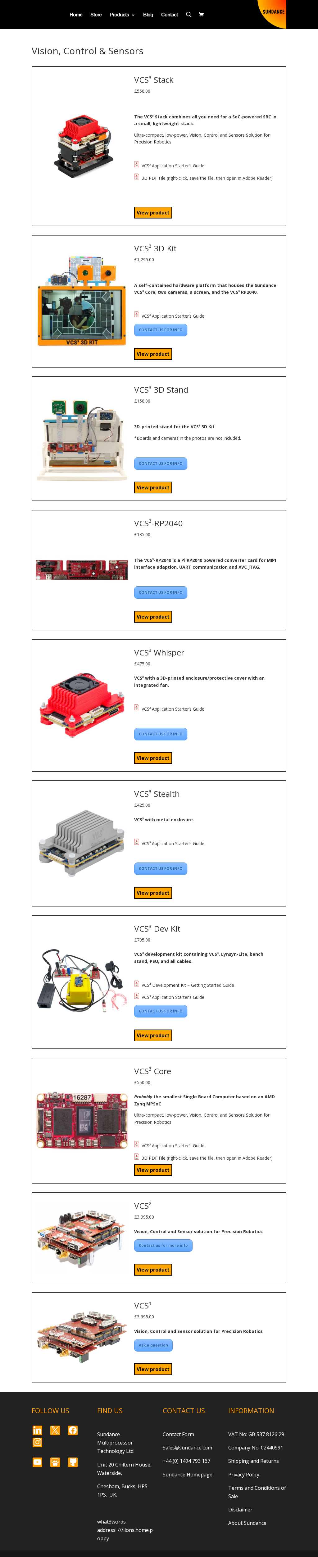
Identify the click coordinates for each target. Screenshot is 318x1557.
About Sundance (247, 1523)
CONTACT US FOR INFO (161, 330)
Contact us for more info (163, 1245)
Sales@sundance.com (187, 1447)
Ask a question (153, 1345)
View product (153, 212)
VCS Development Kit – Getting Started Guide (188, 985)
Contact (169, 15)
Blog (148, 15)
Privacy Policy (243, 1474)
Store (96, 15)
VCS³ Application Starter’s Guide (173, 165)
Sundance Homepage (187, 1474)
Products (119, 15)
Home (76, 15)
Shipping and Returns (253, 1461)
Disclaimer (240, 1509)
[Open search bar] (189, 14)
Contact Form (178, 1434)
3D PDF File (154, 178)
